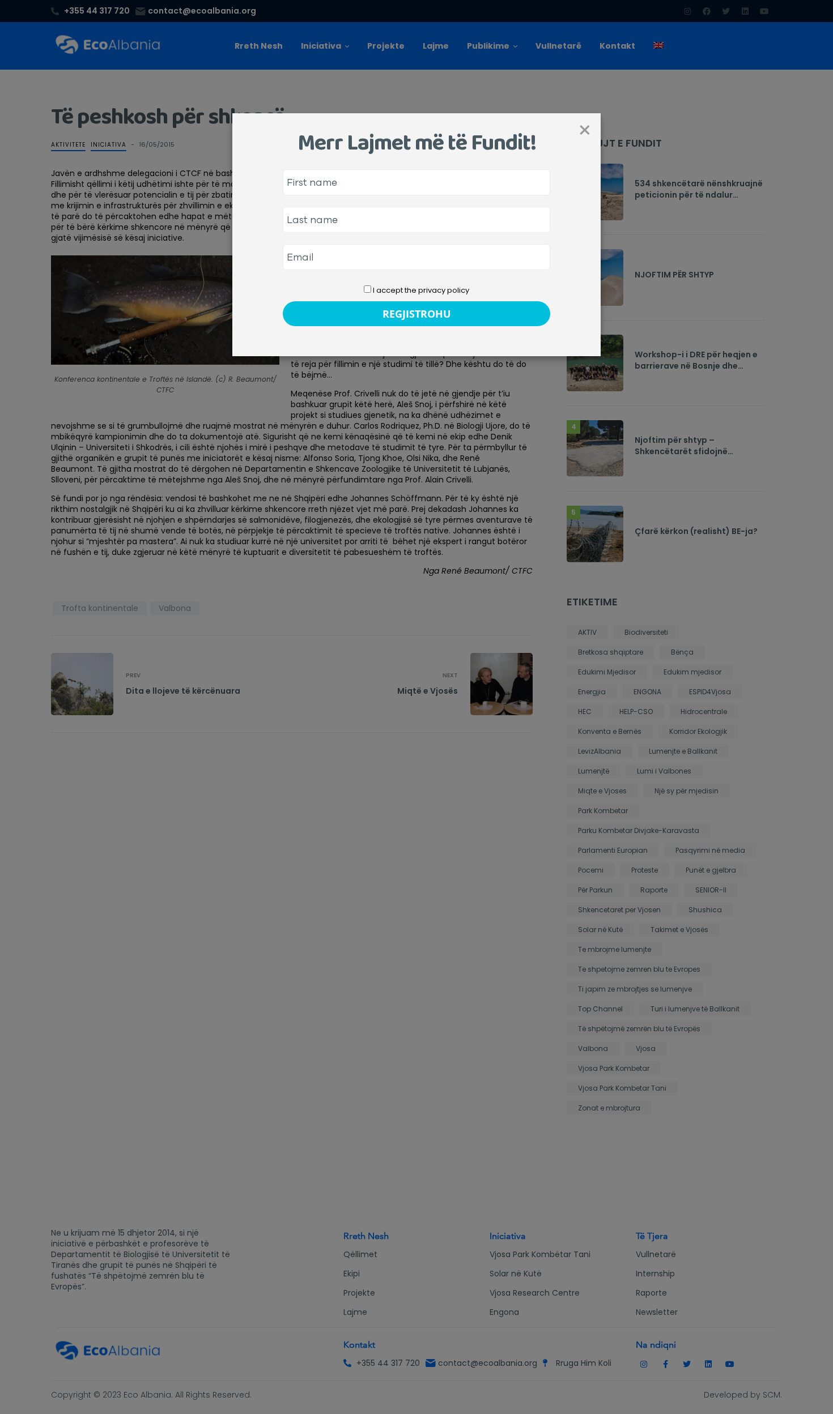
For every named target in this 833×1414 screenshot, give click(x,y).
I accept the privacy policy (420, 290)
